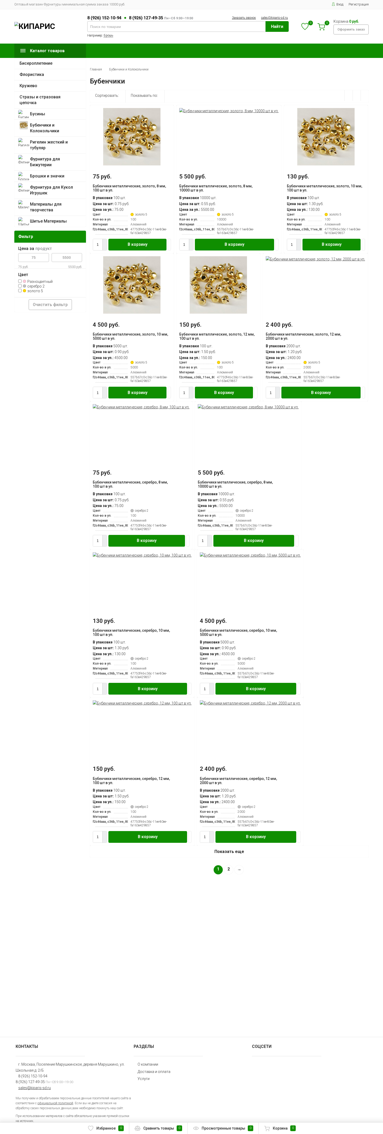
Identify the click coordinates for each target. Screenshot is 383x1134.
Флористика (32, 74)
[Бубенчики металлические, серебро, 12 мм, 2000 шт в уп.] (250, 703)
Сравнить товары (161, 1128)
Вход (339, 4)
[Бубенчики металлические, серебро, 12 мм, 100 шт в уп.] (142, 703)
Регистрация (359, 4)
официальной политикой (55, 1103)
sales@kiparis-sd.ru (274, 18)
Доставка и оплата (154, 1072)
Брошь (108, 35)
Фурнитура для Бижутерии (45, 162)
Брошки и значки (47, 176)
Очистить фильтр (50, 304)
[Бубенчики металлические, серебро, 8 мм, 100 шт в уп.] (141, 407)
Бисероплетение (36, 63)
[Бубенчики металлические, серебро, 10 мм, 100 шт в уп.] (142, 555)
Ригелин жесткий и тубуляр (49, 145)
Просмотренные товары (226, 1128)
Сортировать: (107, 95)
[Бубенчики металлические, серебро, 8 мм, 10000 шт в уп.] (248, 407)
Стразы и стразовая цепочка (40, 99)
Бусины (37, 113)
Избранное (109, 1128)
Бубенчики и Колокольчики (44, 128)
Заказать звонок (244, 18)
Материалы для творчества (45, 207)
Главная (96, 69)
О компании (148, 1064)
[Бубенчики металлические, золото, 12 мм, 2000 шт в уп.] (315, 259)
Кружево (28, 85)
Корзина (283, 1128)
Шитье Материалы (48, 221)
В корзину (137, 244)
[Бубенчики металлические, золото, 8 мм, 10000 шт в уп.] (229, 110)
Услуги (144, 1079)
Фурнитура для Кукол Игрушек (51, 190)
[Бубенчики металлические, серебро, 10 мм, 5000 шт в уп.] (250, 555)
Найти (277, 26)
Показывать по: (144, 95)
